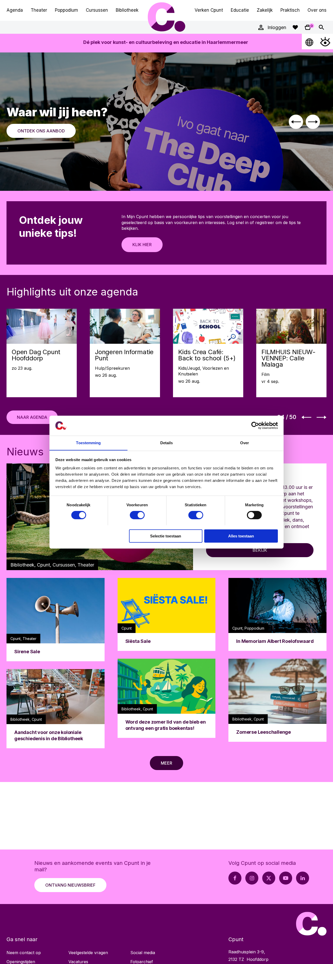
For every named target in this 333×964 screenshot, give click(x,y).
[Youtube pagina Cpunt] (285, 878)
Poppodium (66, 10)
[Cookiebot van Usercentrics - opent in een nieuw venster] (255, 425)
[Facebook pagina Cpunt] (234, 878)
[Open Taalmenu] (309, 41)
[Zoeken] (321, 27)
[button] (296, 121)
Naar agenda (32, 417)
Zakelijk (265, 10)
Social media (142, 952)
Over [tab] (244, 442)
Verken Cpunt (209, 10)
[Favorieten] (295, 27)
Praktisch (290, 10)
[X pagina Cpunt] (268, 878)
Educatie (240, 10)
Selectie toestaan (165, 536)
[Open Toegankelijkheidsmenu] (325, 41)
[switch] (137, 515)
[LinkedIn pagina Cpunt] (302, 878)
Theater (39, 10)
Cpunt (166, 17)
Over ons (317, 10)
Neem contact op (24, 952)
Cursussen (97, 10)
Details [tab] (166, 442)
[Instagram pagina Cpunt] (251, 878)
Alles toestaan (241, 536)
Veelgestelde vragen (88, 952)
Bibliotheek (127, 10)
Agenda (15, 10)
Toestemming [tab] (88, 442)
